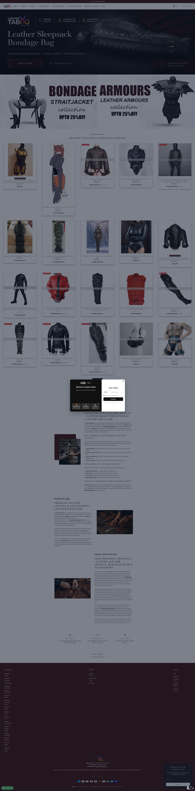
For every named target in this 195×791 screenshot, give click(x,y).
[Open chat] (191, 787)
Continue (113, 399)
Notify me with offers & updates (111, 395)
